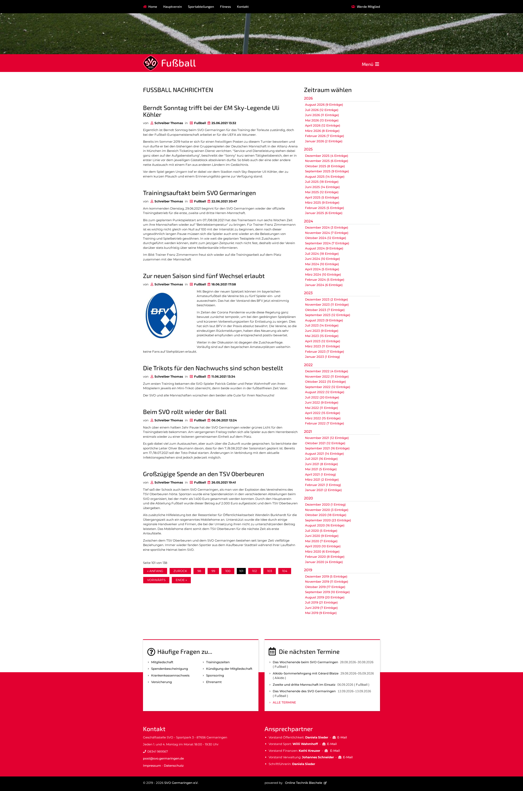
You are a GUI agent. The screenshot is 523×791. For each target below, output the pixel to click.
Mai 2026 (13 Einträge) (322, 120)
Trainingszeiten (218, 662)
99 (213, 571)
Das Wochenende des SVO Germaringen (304, 691)
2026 (308, 98)
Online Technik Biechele (303, 783)
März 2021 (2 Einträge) (322, 479)
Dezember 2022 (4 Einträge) (326, 371)
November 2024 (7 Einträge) (326, 233)
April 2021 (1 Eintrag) (320, 474)
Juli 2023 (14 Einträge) (322, 325)
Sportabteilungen (201, 6)
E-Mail (342, 737)
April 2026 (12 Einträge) (322, 125)
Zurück (180, 571)
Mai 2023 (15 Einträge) (322, 336)
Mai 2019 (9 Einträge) (321, 613)
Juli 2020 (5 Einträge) (321, 531)
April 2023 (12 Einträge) (322, 341)
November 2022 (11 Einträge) (327, 376)
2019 (308, 570)
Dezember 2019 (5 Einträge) (326, 576)
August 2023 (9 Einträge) (324, 320)
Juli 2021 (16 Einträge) (321, 459)
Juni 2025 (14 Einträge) (322, 187)
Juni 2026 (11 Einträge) (322, 115)
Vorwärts (156, 580)
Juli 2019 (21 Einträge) (321, 602)
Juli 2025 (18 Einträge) (322, 182)
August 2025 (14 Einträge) (324, 176)
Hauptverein (172, 6)
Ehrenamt (214, 682)
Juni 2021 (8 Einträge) (321, 464)
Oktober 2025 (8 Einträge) (325, 166)
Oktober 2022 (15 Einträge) (325, 382)
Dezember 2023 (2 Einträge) (326, 299)
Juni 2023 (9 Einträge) (321, 331)
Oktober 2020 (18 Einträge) (325, 515)
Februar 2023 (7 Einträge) (324, 351)
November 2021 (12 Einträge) (327, 438)
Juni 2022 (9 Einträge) (321, 402)
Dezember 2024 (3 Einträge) (326, 227)
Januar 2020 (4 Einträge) (324, 562)
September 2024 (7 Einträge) (327, 243)
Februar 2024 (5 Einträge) (324, 280)
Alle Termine (284, 702)
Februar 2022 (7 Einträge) (324, 423)
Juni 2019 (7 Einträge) (321, 608)
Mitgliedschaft (162, 662)
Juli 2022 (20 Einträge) (322, 397)
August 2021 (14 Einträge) (324, 454)
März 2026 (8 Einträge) (322, 131)
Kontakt (243, 6)
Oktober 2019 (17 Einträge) (325, 587)
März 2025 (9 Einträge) (322, 202)
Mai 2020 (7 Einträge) (321, 541)
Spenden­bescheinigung (169, 669)
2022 (308, 365)
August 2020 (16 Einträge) (324, 525)
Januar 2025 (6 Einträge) (323, 213)
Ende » (181, 580)
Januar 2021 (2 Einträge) (323, 490)
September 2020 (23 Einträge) (328, 520)
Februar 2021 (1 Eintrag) (323, 485)
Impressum (152, 765)
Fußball (178, 62)
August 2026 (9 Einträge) (324, 105)
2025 (308, 149)
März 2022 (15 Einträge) (323, 418)
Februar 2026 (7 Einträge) (324, 136)
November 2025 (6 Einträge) (326, 161)
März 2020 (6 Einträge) (322, 551)
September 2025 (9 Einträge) (327, 171)
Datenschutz (174, 765)
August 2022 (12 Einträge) (324, 392)
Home (152, 6)
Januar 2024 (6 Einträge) (324, 285)
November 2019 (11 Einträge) (326, 581)
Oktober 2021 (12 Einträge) (325, 443)
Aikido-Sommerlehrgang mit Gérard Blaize (306, 673)
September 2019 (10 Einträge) (327, 592)
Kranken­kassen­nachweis (170, 675)
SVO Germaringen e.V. (181, 783)
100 (227, 571)
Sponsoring (215, 675)
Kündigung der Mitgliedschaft (229, 669)
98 (199, 571)
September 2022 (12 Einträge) (327, 387)
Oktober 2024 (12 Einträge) (325, 238)
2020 (308, 498)
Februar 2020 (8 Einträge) (324, 557)
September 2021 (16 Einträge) (327, 448)
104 (284, 571)
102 (254, 571)
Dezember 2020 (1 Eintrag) (325, 504)
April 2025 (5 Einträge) (322, 197)
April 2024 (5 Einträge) (322, 269)
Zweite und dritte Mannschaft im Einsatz (304, 685)
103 (269, 571)
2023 (308, 293)
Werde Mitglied (368, 6)
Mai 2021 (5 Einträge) (321, 469)
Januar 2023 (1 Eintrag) (322, 357)
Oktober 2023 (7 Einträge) (325, 310)
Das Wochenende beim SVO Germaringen (305, 662)
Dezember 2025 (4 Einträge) (326, 156)
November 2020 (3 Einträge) (326, 510)
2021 (308, 431)
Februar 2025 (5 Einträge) (324, 208)
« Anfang (155, 571)
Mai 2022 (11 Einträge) (321, 408)
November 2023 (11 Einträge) (327, 304)
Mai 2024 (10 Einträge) (322, 264)
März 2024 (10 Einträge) (323, 274)
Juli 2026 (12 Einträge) (321, 110)
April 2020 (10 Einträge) (323, 546)
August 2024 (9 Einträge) (324, 248)
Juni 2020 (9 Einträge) (322, 536)
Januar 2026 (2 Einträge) (323, 141)
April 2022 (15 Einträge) (322, 413)
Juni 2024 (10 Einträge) (322, 259)
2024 (308, 221)
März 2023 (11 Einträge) (322, 346)
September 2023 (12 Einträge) (327, 315)
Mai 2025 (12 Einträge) (322, 192)
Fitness (225, 6)
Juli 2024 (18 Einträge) (322, 254)
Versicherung (161, 682)
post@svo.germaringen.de (163, 758)
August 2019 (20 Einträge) (324, 597)
